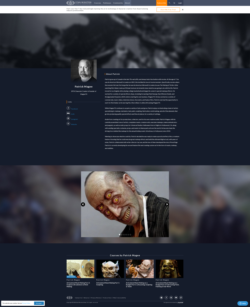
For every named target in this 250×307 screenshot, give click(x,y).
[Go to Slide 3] (124, 234)
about (127, 3)
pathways (107, 3)
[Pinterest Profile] (181, 297)
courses (97, 3)
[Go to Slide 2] (121, 234)
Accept (39, 303)
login (180, 3)
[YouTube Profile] (176, 297)
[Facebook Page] (166, 297)
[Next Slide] (167, 204)
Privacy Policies (96, 297)
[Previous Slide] (83, 204)
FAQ (114, 297)
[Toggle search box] (169, 3)
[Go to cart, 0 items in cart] (174, 3)
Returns (86, 297)
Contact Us (78, 297)
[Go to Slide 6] (130, 234)
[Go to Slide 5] (128, 234)
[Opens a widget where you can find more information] (242, 303)
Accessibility (121, 297)
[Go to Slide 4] (126, 234)
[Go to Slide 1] (119, 234)
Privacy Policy (26, 303)
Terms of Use (107, 297)
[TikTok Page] (161, 297)
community (118, 3)
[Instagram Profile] (171, 297)
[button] (125, 204)
